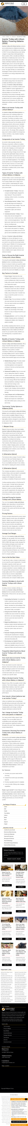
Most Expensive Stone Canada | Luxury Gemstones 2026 (7, 1000)
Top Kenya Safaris (5, 1101)
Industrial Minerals (8, 1033)
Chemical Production (8, 836)
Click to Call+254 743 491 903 (19, 1121)
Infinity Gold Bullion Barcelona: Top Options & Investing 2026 (7, 988)
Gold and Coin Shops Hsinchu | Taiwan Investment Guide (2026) (7, 972)
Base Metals (6, 1030)
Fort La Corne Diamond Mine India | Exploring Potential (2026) (20, 996)
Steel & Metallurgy (8, 840)
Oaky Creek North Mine (19, 975)
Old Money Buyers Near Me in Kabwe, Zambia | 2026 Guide (21, 998)
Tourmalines (7, 813)
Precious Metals (7, 1028)
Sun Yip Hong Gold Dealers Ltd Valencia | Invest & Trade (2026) (21, 977)
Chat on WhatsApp (16, 1119)
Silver (5, 819)
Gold (5, 808)
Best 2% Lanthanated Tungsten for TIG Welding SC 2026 (20, 989)
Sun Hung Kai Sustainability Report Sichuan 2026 (20, 981)
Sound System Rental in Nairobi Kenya (8, 1096)
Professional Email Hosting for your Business (10, 1116)
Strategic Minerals (8, 1035)
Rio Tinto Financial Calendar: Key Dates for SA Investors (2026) (6, 996)
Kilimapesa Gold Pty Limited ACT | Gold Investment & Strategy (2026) (6, 981)
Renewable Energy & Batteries (11, 842)
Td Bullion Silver (4, 974)
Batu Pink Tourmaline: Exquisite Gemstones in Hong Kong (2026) (7, 995)
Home (4, 36)
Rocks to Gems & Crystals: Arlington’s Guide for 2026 (20, 974)
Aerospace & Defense (9, 838)
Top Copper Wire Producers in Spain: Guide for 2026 (21, 986)
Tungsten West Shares (5, 989)
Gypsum (6, 821)
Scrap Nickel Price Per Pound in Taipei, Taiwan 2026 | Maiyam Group (7, 982)
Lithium (5, 815)
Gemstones (6, 1037)
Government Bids (5, 1103)
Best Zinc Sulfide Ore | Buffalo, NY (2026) (21, 979)
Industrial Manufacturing (9, 845)
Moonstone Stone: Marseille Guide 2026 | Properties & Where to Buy (20, 1001)
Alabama (14, 36)
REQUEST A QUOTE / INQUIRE (14, 858)
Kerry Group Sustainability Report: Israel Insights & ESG (20, 1000)
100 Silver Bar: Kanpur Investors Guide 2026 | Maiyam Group (5, 998)
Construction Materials (9, 834)
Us (10, 36)
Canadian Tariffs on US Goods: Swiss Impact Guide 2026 (6, 986)
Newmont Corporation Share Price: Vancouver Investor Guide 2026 (20, 972)
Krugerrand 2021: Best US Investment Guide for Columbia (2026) (7, 993)
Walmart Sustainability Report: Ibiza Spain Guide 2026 (20, 995)
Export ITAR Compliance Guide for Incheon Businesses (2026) (21, 984)
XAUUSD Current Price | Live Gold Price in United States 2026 (6, 976)
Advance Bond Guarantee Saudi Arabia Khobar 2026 (6, 984)
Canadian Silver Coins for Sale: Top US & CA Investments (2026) (7, 1001)
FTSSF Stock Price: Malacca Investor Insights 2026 (6, 979)
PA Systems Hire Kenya (20, 1096)
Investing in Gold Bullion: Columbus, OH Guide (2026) (20, 993)
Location (7, 36)
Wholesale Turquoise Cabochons (19, 991)
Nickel (5, 817)
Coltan (5, 806)
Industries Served (7, 1042)
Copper (5, 824)
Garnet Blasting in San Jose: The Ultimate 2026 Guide (6, 977)
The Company (7, 1026)
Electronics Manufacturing (10, 832)
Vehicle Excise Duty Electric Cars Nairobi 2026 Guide (20, 982)
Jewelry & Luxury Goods (9, 829)
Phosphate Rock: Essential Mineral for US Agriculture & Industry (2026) (20, 988)
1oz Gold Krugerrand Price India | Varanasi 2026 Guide (6, 991)
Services (5, 1039)
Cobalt (5, 811)
